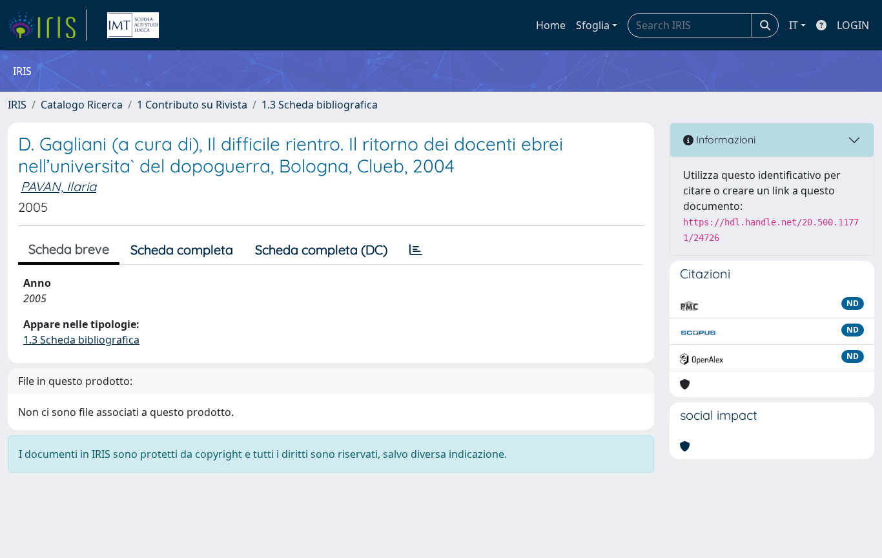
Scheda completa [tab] (181, 250)
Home (551, 25)
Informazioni (724, 139)
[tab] (415, 250)
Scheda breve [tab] (68, 249)
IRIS (17, 105)
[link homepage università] (133, 25)
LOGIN (853, 25)
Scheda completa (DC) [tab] (321, 250)
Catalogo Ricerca (82, 105)
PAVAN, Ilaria (58, 186)
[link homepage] (47, 25)
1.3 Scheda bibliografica (320, 105)
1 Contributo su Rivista (192, 105)
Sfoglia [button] (593, 25)
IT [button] (793, 25)
